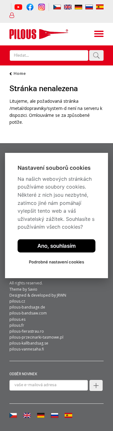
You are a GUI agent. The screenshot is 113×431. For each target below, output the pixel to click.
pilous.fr (16, 325)
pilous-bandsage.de (27, 307)
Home (19, 73)
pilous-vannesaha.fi (26, 349)
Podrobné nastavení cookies (56, 261)
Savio (32, 289)
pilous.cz (17, 301)
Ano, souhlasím (56, 246)
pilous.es (17, 319)
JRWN (61, 295)
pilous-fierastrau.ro (26, 331)
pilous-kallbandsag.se (28, 343)
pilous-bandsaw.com (28, 313)
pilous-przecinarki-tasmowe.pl (36, 337)
